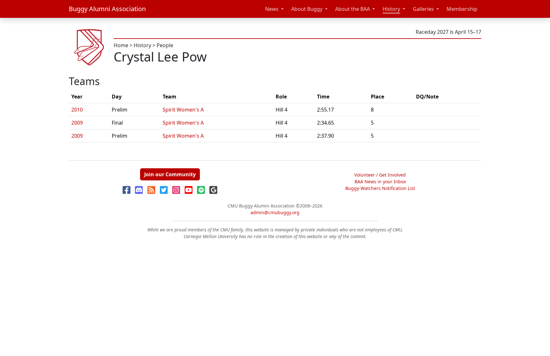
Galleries (423, 8)
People (165, 45)
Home (121, 45)
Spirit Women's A (183, 109)
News (272, 8)
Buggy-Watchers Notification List (380, 188)
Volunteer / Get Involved (380, 175)
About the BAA (352, 8)
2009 (77, 122)
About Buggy (306, 8)
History (391, 8)
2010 (77, 109)
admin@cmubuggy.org (275, 212)
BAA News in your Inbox (380, 181)
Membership (462, 8)
